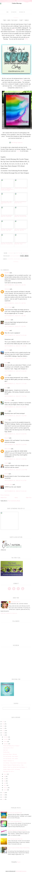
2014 (3, 792)
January (5, 789)
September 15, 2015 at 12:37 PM (16, 469)
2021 (3, 721)
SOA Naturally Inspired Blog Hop (15, 839)
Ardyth (6, 463)
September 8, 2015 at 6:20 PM (15, 285)
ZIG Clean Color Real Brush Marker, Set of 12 (20, 202)
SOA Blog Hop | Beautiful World (15, 812)
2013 (3, 794)
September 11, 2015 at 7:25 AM (15, 346)
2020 (3, 724)
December (6, 737)
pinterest (25, 253)
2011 (3, 799)
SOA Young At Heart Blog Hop (15, 821)
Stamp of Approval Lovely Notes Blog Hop (17, 830)
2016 (3, 732)
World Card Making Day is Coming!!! (11, 745)
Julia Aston (7, 319)
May (5, 781)
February (5, 787)
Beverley (7, 350)
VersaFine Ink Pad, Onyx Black (21, 188)
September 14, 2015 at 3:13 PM (15, 444)
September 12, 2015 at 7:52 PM (15, 396)
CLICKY (21, 80)
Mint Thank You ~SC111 (8, 771)
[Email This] (21, 256)
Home (7, 12)
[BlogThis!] (22, 256)
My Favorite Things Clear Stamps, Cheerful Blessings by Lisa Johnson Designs (7, 189)
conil (6, 387)
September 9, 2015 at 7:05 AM (15, 315)
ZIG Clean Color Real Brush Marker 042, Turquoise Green (7, 243)
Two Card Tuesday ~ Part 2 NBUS (10, 756)
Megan (6, 375)
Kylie (6, 362)
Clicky (18, 151)
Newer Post (4, 497)
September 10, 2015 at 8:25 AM (15, 335)
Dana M (7, 438)
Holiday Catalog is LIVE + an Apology (11, 769)
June (5, 778)
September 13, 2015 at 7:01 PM (15, 415)
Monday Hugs (6, 752)
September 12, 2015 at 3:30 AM (15, 371)
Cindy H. (7, 330)
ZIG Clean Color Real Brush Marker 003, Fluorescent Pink (21, 216)
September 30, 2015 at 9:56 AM (15, 491)
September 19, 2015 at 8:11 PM (15, 480)
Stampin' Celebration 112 (8, 760)
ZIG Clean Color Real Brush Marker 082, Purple (20, 243)
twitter (18, 253)
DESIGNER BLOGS (21, 871)
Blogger (18, 862)
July (4, 776)
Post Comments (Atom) (14, 500)
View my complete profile (9, 613)
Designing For (22, 12)
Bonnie (6, 473)
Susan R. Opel (8, 484)
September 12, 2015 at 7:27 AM (15, 383)
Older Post (28, 497)
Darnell (6, 419)
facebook (11, 253)
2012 (3, 797)
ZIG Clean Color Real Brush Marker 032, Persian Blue (6, 216)
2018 (3, 728)
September (6, 743)
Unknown (7, 289)
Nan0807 (7, 272)
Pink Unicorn (8, 400)
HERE (13, 29)
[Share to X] (24, 256)
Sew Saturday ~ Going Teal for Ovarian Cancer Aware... (15, 763)
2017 (3, 730)
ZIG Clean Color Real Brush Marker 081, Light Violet (6, 230)
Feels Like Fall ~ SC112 (8, 747)
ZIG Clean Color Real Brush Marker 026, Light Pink (20, 230)
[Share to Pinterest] (28, 256)
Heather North (15, 601)
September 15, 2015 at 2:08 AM (15, 459)
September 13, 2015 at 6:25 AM (15, 407)
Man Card (5, 750)
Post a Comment (5, 495)
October (5, 741)
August (5, 774)
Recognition (13, 12)
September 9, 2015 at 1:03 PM (15, 326)
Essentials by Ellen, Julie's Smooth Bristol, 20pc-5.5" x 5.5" (6, 202)
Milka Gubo (7, 448)
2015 (3, 735)
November (6, 739)
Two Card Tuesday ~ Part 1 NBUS (10, 758)
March (5, 785)
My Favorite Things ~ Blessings (10, 754)
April (5, 783)
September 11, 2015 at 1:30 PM (15, 358)
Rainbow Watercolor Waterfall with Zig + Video (13, 765)
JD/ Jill (6, 411)
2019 (3, 726)
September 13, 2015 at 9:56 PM (15, 434)
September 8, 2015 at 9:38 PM (15, 303)
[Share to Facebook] (26, 256)
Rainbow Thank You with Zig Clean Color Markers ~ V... (15, 767)
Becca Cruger (8, 307)
